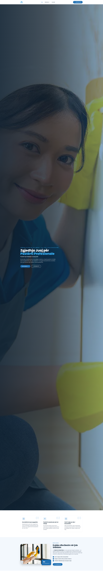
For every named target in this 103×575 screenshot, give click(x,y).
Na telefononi (58, 564)
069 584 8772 (78, 2)
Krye (42, 2)
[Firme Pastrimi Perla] (21, 2)
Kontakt (53, 2)
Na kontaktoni (25, 266)
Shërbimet (47, 2)
